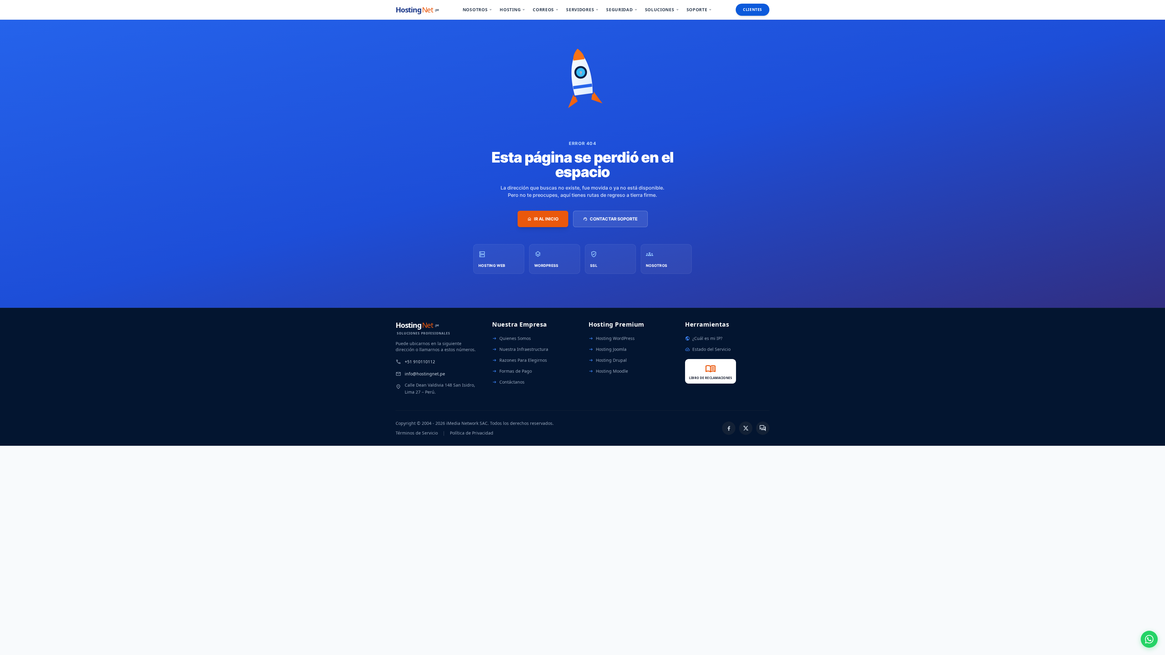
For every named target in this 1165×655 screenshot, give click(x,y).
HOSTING (512, 9)
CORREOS (546, 9)
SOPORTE (699, 9)
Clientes (752, 9)
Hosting (417, 10)
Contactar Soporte (610, 218)
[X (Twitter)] (745, 428)
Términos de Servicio (417, 433)
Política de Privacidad (471, 433)
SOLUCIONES (662, 9)
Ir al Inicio (543, 218)
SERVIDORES (582, 9)
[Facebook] (728, 428)
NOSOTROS (478, 9)
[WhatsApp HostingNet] (1149, 639)
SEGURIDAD (621, 9)
